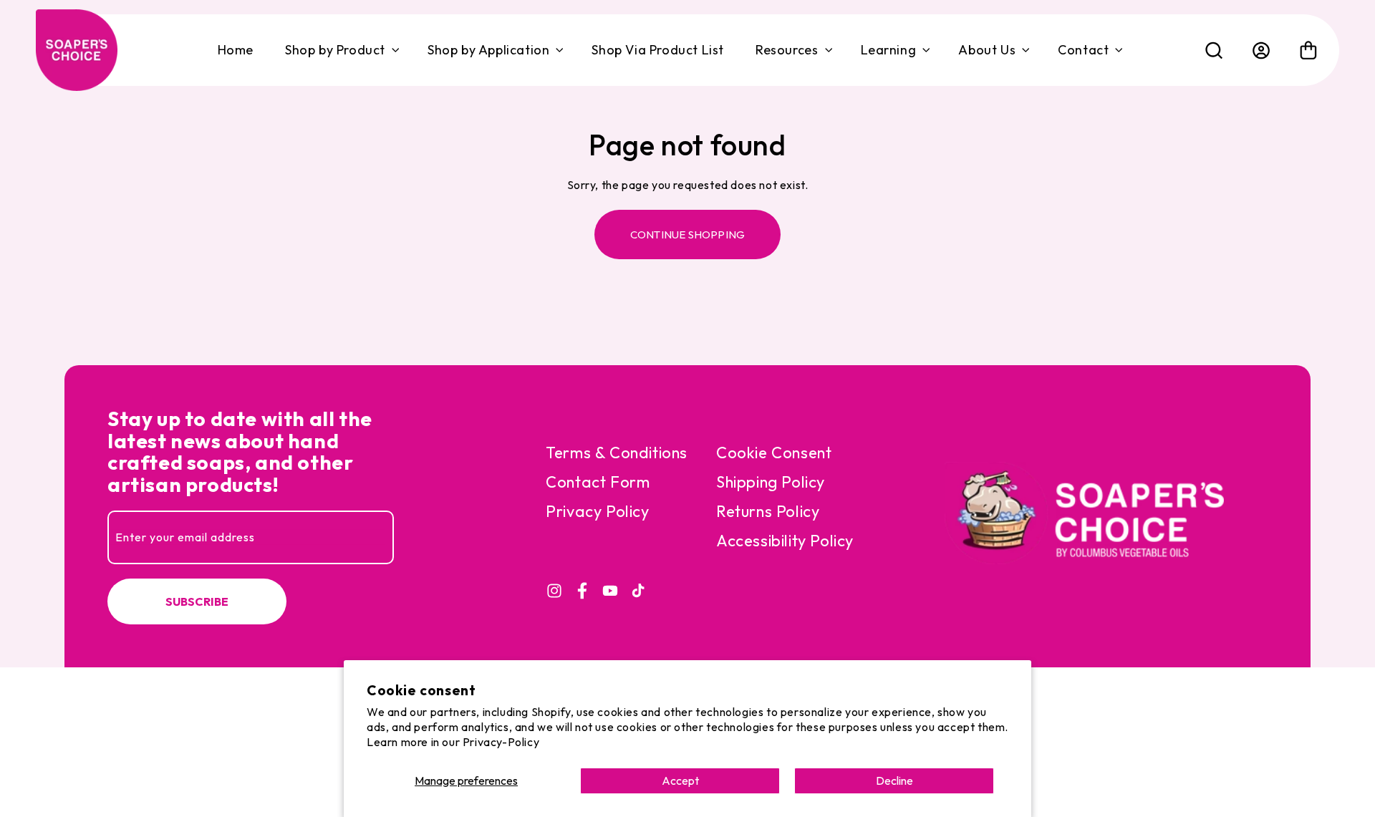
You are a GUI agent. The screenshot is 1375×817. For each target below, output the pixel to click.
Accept (680, 780)
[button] (340, 50)
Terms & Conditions (617, 453)
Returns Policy (767, 511)
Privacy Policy (597, 511)
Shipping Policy (770, 482)
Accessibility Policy (785, 541)
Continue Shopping (687, 234)
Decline (894, 780)
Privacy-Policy (501, 742)
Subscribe (197, 601)
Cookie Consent (773, 453)
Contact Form (598, 482)
